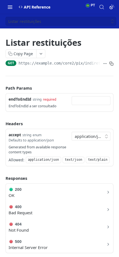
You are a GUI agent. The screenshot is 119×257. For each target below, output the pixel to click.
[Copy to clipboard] (111, 63)
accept (15, 134)
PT (92, 5)
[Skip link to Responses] (1, 178)
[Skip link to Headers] (1, 123)
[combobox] (91, 100)
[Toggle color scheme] (111, 6)
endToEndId (20, 99)
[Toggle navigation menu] (10, 6)
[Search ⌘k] (101, 6)
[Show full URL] (105, 63)
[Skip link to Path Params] (1, 88)
